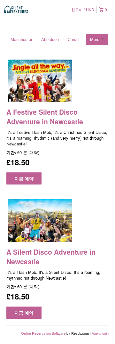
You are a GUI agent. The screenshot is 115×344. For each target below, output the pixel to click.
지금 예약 (24, 178)
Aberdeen (50, 39)
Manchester (21, 39)
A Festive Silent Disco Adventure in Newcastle (44, 116)
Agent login (100, 333)
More (95, 39)
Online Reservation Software (43, 333)
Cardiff (74, 39)
